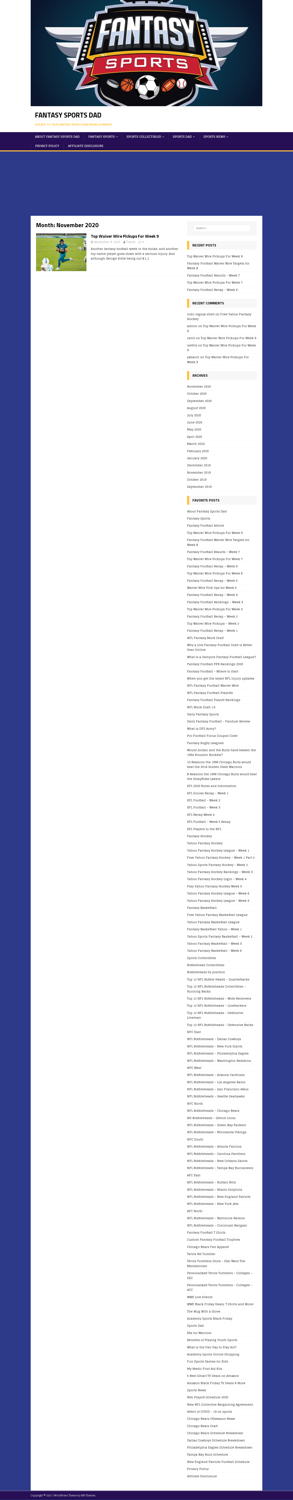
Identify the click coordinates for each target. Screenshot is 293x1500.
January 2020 (197, 458)
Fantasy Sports (101, 136)
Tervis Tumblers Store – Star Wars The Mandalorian (216, 1263)
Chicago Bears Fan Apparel (208, 1246)
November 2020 (199, 386)
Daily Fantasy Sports (203, 714)
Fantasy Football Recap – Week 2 (212, 616)
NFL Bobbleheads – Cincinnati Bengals (217, 1225)
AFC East (193, 1175)
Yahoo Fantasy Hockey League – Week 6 (218, 893)
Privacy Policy (47, 145)
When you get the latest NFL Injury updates (220, 678)
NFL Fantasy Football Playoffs (210, 692)
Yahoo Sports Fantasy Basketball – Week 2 (219, 936)
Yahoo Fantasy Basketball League (213, 922)
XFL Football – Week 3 (203, 807)
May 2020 (194, 429)
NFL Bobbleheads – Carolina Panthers (216, 1153)
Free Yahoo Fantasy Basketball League (217, 914)
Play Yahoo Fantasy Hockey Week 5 (214, 886)
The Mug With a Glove (203, 1311)
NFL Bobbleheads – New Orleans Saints (217, 1160)
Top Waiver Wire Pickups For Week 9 (125, 236)
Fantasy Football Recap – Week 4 (212, 594)
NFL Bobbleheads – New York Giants (214, 1046)
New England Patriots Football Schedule (218, 1461)
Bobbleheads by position (206, 972)
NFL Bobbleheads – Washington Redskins (219, 1060)
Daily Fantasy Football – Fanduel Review (218, 721)
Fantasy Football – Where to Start (212, 671)
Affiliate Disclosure (85, 145)
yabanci (193, 357)
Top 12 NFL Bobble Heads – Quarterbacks (218, 979)
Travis (130, 242)
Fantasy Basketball (202, 907)
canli (191, 338)
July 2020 (194, 415)
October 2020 (197, 393)
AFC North (194, 1211)
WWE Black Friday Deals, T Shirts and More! (220, 1304)
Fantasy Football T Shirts (206, 1232)
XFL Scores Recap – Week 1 (207, 793)
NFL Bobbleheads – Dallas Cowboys (214, 1039)
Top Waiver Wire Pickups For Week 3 (215, 609)
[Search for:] (222, 228)
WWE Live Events (200, 1297)
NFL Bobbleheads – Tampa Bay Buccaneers (220, 1168)
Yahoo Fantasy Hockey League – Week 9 (218, 900)
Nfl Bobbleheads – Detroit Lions (211, 1118)
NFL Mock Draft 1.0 (201, 707)
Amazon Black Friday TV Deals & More (216, 1383)
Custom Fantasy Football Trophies (213, 1239)
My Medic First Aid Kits (204, 1368)
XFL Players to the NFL (204, 829)
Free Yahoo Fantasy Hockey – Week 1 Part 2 (221, 857)
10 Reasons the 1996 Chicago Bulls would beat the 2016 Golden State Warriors (219, 764)
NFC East (194, 1032)
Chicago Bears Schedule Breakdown (215, 1433)
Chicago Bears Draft (202, 1426)
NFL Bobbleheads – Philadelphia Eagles (218, 1053)
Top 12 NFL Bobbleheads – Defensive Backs (220, 1024)
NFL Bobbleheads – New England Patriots (219, 1196)
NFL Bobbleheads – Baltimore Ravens (216, 1218)
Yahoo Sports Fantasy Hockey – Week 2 (217, 864)
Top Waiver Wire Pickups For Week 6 (215, 573)
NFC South (195, 1139)
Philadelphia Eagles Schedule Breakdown (219, 1447)
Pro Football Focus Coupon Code (212, 735)
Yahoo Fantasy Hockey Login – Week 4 (216, 879)
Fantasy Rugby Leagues (205, 743)
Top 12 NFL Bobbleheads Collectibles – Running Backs (216, 989)
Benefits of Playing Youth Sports (212, 1340)
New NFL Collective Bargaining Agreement (220, 1404)
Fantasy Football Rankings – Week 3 (215, 602)
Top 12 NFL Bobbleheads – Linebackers (216, 1005)
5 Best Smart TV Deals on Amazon (213, 1375)
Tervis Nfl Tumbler (201, 1254)
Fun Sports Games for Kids (207, 1361)
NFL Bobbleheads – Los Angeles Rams (216, 1082)
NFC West (194, 1067)
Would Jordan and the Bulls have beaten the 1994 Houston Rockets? (221, 752)
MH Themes (88, 1495)
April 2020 (194, 436)
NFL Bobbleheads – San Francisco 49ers (218, 1089)
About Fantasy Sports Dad (57, 136)
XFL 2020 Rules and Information (211, 786)
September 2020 (199, 400)
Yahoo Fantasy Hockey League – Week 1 (218, 850)
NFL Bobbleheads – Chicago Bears (213, 1110)
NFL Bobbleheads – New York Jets (213, 1203)
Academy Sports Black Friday (209, 1318)
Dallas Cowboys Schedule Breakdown (216, 1440)
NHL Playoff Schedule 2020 (207, 1397)
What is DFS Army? (201, 728)
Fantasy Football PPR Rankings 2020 (215, 664)
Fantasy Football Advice (205, 525)
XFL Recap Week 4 (200, 814)
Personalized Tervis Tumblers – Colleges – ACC (219, 1287)
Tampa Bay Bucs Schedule (207, 1454)
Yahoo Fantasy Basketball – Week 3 (214, 943)
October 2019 (197, 479)
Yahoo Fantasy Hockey (205, 843)
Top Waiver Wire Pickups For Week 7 (215, 282)
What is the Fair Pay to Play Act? (211, 1347)
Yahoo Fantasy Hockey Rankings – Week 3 (220, 872)
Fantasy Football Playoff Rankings (213, 699)
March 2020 (196, 443)
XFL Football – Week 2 (203, 800)
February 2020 (198, 451)
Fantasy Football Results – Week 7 (213, 275)
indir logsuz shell (200, 314)
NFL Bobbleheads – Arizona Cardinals (216, 1074)
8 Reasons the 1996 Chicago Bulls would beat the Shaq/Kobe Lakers (222, 776)
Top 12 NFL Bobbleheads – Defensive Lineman (215, 1015)
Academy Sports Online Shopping (213, 1354)
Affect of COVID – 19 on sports (209, 1411)
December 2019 (199, 465)
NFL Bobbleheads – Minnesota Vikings (216, 1132)
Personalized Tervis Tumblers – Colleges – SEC (219, 1275)
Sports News (214, 136)
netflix (192, 345)
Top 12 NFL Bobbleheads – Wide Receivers (219, 998)
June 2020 (194, 422)
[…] (147, 258)
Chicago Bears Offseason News (211, 1418)
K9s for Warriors (199, 1332)
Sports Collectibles (144, 136)
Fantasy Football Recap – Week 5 (212, 580)
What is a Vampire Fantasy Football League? (221, 657)
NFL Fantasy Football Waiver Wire (213, 685)
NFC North (195, 1103)
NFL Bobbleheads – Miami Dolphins (214, 1189)
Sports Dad (182, 136)
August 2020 (196, 408)
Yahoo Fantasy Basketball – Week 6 (214, 950)
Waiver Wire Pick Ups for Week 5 (212, 587)
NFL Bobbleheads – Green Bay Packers (216, 1125)
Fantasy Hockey (199, 836)
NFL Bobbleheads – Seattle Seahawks (216, 1096)
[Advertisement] (146, 184)
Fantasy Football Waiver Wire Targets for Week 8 (218, 266)
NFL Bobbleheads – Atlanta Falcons (214, 1146)
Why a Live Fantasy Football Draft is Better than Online (219, 647)
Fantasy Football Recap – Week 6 (212, 289)
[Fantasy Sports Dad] (146, 103)
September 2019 (199, 486)
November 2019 (199, 472)
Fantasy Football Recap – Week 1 (212, 630)
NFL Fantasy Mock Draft (205, 637)
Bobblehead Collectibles (205, 965)
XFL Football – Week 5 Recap (209, 821)
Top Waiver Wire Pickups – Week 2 (213, 623)
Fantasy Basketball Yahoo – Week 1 (214, 929)
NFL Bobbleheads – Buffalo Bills (211, 1182)
